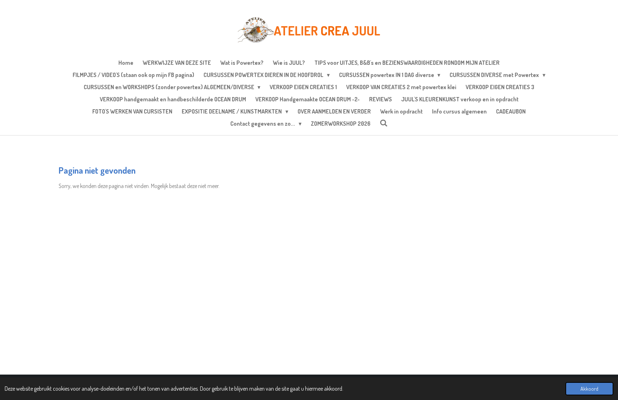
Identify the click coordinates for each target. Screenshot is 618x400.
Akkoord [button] (589, 388)
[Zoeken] (383, 122)
